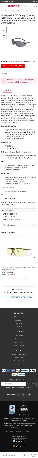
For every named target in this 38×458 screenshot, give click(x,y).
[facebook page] (18, 394)
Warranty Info (19, 364)
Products (7, 11)
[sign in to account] (35, 6)
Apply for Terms (19, 342)
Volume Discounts (19, 317)
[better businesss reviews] (12, 410)
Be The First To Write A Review (20, 297)
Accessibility (19, 320)
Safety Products (16, 11)
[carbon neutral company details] (24, 410)
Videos (6, 74)
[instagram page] (23, 394)
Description (8, 90)
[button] (22, 42)
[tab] (7, 90)
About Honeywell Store (19, 354)
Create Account (19, 335)
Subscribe (31, 383)
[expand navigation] (1, 6)
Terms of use (19, 431)
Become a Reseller (19, 345)
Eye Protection (27, 11)
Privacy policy (9, 431)
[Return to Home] (2, 11)
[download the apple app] (19, 440)
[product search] (24, 455)
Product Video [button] (10, 225)
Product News (19, 357)
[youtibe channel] (29, 394)
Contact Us (19, 326)
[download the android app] (19, 446)
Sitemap (27, 431)
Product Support (19, 361)
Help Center (19, 323)
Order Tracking (19, 339)
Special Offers (7, 1)
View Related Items (14, 66)
